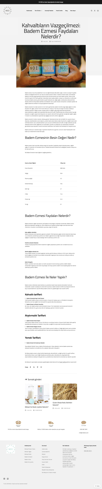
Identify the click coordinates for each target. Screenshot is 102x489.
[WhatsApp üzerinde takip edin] (8, 479)
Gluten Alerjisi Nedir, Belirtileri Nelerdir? (62, 403)
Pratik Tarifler (59, 10)
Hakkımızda (29, 10)
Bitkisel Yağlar (28, 451)
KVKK (43, 464)
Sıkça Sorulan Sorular (47, 459)
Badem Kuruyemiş (29, 462)
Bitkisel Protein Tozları (30, 449)
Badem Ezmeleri (28, 457)
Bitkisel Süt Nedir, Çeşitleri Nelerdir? (36, 407)
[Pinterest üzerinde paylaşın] (37, 367)
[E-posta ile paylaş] (41, 367)
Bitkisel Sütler (28, 454)
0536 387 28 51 (88, 451)
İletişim (43, 454)
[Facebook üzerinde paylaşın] (30, 367)
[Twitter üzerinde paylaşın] (34, 367)
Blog (66, 10)
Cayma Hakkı (45, 462)
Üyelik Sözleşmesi (46, 467)
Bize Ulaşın (73, 10)
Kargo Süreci (45, 457)
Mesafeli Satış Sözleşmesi (48, 470)
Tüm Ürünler (38, 10)
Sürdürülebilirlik (46, 451)
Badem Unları (28, 459)
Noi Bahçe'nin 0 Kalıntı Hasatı (49, 472)
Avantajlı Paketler (49, 10)
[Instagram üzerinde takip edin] (4, 479)
